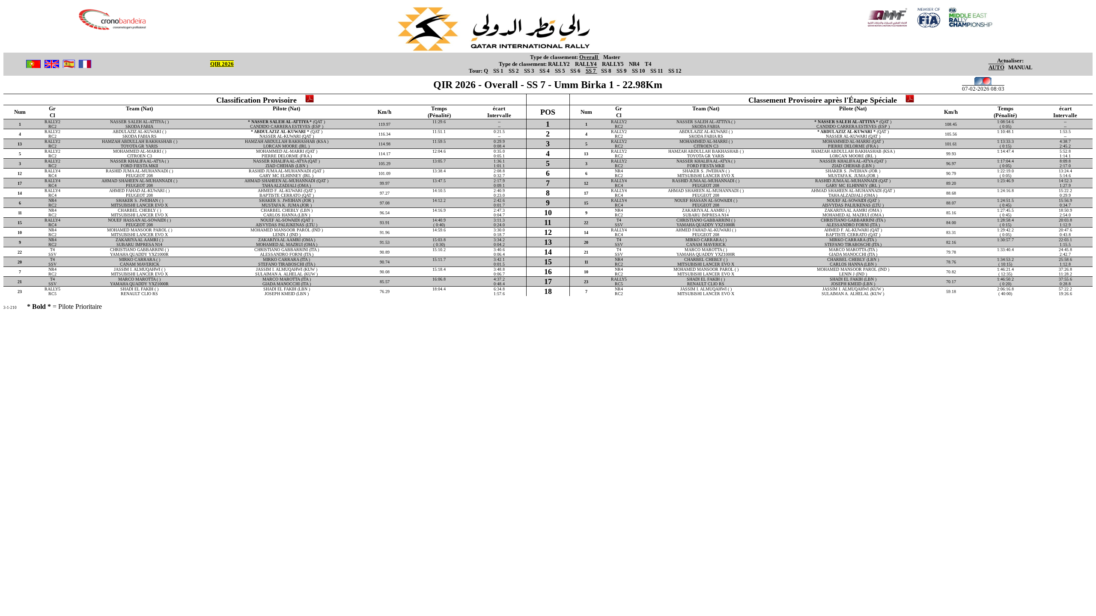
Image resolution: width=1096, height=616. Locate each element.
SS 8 (607, 71)
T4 (648, 64)
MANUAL (1020, 67)
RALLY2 (559, 64)
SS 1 (499, 71)
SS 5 (560, 71)
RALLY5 (613, 64)
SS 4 (545, 71)
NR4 (635, 64)
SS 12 (675, 71)
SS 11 (657, 71)
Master (611, 57)
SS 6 (576, 71)
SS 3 (530, 71)
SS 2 (514, 71)
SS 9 (622, 71)
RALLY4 (586, 64)
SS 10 (639, 71)
